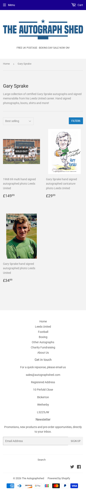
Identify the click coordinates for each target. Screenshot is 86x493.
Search (42, 459)
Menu (11, 5)
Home (6, 63)
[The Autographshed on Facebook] (79, 467)
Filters (75, 120)
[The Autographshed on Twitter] (72, 467)
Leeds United (43, 326)
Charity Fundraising (43, 347)
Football (43, 331)
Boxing (43, 337)
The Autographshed (33, 478)
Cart (80, 5)
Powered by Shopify (59, 478)
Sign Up (75, 441)
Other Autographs (43, 342)
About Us (43, 352)
